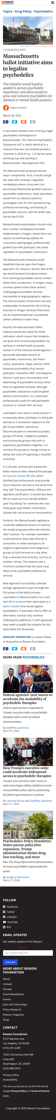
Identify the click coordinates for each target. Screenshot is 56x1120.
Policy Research (12, 1009)
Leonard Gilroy (15, 800)
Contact (7, 984)
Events (7, 999)
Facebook (12, 906)
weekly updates (17, 941)
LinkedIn (12, 917)
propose (21, 601)
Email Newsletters (13, 994)
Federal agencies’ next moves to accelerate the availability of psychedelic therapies (27, 699)
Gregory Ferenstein (17, 637)
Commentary (14, 50)
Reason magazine (13, 1014)
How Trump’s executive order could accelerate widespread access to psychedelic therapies (27, 772)
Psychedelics (43, 11)
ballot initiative (11, 606)
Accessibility (10, 1079)
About (6, 979)
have (41, 597)
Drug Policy (23, 11)
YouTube (12, 922)
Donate (7, 989)
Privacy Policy (11, 1075)
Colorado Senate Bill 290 (20, 476)
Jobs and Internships (15, 1004)
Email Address (15, 947)
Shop (6, 1019)
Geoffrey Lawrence (18, 727)
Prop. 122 (30, 153)
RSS (9, 927)
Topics (7, 11)
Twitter (11, 911)
